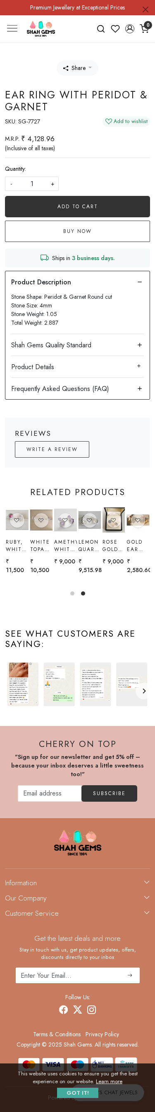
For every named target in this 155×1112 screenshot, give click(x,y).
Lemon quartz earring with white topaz (53, 545)
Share (79, 68)
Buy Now (77, 231)
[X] (78, 1011)
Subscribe (109, 793)
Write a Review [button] (52, 449)
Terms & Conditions (57, 1034)
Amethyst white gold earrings (29, 545)
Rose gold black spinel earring (77, 545)
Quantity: (15, 169)
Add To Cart (77, 206)
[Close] (145, 9)
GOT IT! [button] (78, 1093)
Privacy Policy (102, 1034)
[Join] (130, 975)
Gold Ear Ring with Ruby (99, 545)
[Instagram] (92, 1011)
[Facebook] (63, 1011)
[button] (129, 28)
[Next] (144, 691)
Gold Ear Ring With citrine (125, 545)
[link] (101, 28)
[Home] (41, 28)
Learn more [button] (109, 1081)
